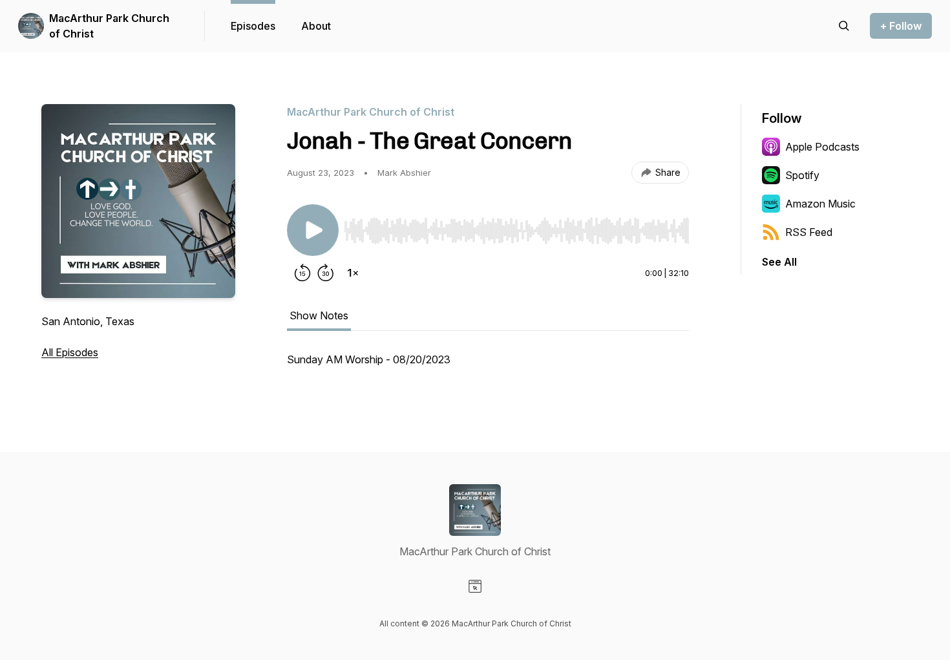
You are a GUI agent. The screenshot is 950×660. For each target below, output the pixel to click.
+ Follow (901, 25)
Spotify (802, 175)
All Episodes (69, 352)
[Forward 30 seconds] (326, 273)
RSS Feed (808, 232)
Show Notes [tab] (319, 315)
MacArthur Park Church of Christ (109, 26)
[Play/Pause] (313, 230)
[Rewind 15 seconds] (302, 273)
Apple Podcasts (822, 146)
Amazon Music (820, 203)
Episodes (253, 25)
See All (779, 261)
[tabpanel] (488, 366)
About (316, 25)
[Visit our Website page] (475, 586)
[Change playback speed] (353, 273)
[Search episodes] (844, 26)
